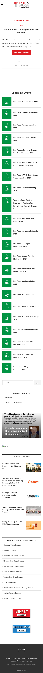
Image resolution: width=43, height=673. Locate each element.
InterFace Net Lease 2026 (23, 295)
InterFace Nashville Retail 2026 (25, 306)
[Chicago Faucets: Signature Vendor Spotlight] (33, 496)
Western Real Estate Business (13, 577)
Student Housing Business (12, 593)
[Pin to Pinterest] (24, 66)
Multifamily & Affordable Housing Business (18, 588)
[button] (4, 425)
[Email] (24, 649)
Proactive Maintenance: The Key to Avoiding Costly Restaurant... (19, 431)
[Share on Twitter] (21, 65)
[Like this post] (16, 66)
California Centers (9, 550)
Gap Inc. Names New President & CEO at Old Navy (11, 466)
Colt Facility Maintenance (13, 402)
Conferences (16, 658)
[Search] (40, 5)
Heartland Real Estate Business (13, 556)
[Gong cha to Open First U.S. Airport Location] (33, 525)
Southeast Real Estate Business (13, 566)
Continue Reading (21, 53)
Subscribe (25, 658)
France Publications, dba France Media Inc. (23, 665)
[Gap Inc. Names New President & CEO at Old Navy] (33, 467)
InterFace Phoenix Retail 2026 (25, 102)
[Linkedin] (19, 649)
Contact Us (14, 661)
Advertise (33, 658)
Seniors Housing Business (12, 598)
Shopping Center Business (12, 545)
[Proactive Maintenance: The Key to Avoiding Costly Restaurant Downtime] (21, 425)
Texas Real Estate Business (12, 572)
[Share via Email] (27, 66)
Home (8, 658)
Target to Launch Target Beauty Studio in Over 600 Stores (13, 509)
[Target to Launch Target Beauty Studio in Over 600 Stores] (33, 511)
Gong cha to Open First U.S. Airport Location (12, 523)
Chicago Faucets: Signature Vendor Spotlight (9, 495)
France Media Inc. (26, 661)
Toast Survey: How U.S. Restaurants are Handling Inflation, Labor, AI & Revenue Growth (12, 481)
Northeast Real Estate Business (13, 561)
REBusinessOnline (9, 582)
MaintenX (8, 397)
